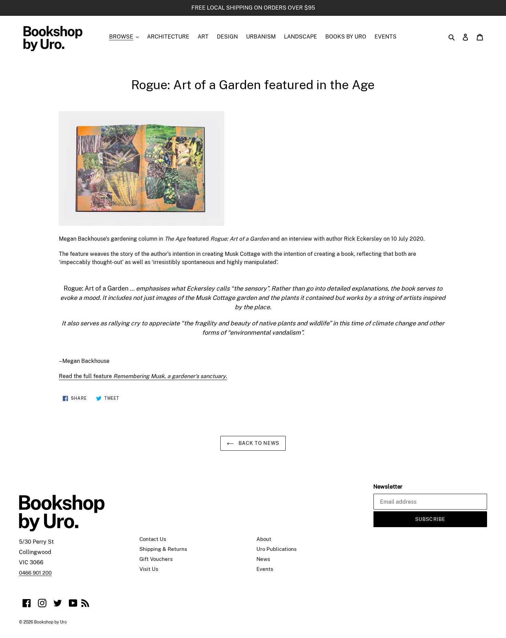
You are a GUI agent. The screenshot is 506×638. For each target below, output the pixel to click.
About (263, 539)
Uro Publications (276, 549)
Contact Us (152, 539)
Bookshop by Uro (50, 622)
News (263, 559)
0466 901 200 (35, 573)
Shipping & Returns (163, 549)
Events (264, 569)
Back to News (258, 443)
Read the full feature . (143, 376)
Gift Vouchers (156, 559)
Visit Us (148, 569)
